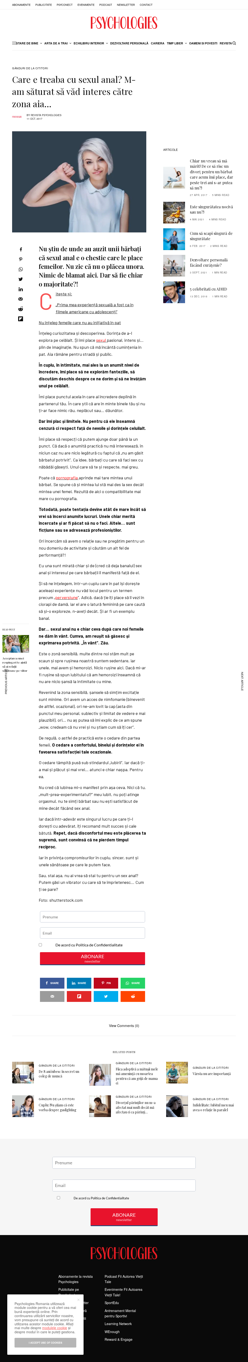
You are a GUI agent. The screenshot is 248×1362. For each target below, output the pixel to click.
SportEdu (112, 1302)
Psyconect (65, 5)
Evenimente (86, 5)
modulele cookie (54, 1327)
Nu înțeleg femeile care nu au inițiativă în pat (80, 322)
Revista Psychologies (46, 115)
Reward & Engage (118, 1339)
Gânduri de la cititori (30, 68)
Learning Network (118, 1323)
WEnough (112, 1331)
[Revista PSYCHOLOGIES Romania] (124, 23)
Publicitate (43, 5)
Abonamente (21, 5)
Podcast (105, 5)
